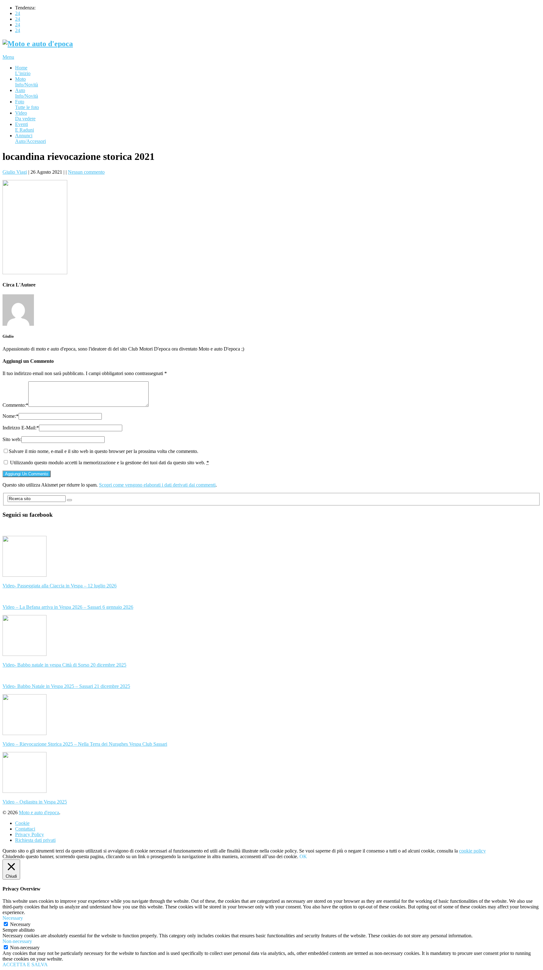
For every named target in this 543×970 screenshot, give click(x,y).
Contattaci (25, 828)
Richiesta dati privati (35, 840)
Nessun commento (86, 172)
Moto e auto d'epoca (39, 812)
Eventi (24, 127)
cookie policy (472, 850)
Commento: (15, 405)
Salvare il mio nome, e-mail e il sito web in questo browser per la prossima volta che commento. (103, 451)
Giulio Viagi (15, 172)
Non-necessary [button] (17, 941)
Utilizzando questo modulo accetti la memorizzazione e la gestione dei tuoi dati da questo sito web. (109, 462)
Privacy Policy (29, 834)
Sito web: (12, 439)
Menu (8, 57)
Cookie (22, 823)
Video (25, 115)
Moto (26, 81)
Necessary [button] (13, 918)
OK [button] (303, 856)
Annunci (30, 138)
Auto (26, 93)
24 (17, 13)
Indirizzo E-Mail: (21, 427)
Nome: (11, 416)
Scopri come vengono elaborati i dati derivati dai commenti (157, 485)
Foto (27, 104)
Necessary (20, 924)
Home (22, 70)
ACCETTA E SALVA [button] (25, 964)
